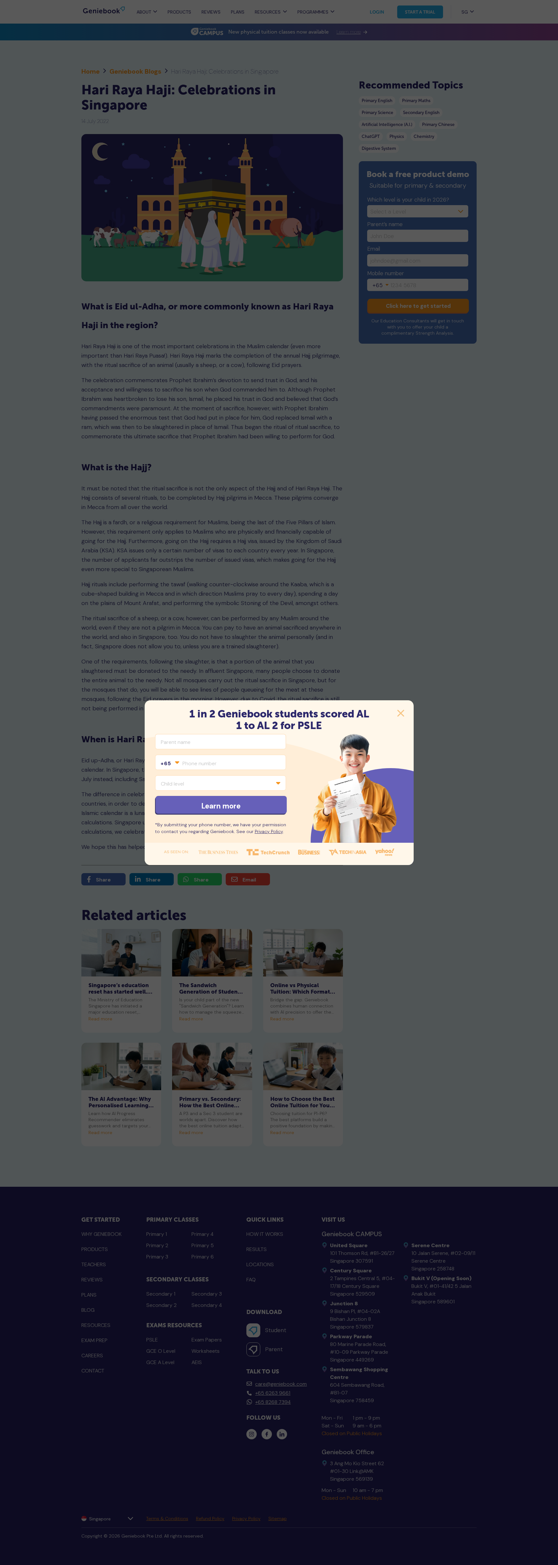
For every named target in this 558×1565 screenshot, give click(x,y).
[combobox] (169, 764)
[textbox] (169, 764)
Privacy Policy (269, 831)
